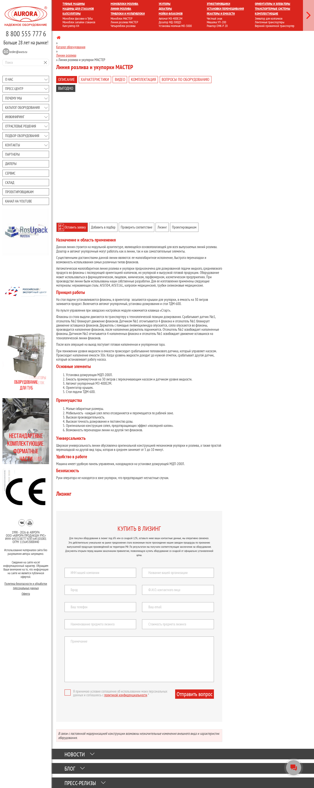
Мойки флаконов (171, 14)
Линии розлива (121, 9)
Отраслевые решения (20, 126)
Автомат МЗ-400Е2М (170, 18)
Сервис (10, 173)
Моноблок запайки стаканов (79, 22)
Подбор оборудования (22, 135)
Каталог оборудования (22, 107)
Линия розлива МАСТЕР (124, 22)
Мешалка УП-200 (216, 22)
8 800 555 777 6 (26, 33)
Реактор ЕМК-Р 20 (217, 26)
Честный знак (214, 18)
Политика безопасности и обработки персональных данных (25, 585)
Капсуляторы (72, 14)
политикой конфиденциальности (125, 695)
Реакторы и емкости (221, 14)
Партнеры (12, 154)
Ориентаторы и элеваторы (272, 4)
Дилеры (10, 163)
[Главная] (58, 38)
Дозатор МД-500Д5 (170, 22)
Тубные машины (74, 4)
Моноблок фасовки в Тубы (78, 18)
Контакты (12, 145)
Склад (9, 182)
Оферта (26, 593)
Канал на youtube (18, 201)
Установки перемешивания (225, 9)
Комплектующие (266, 14)
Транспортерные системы (272, 9)
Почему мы (13, 98)
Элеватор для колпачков (268, 18)
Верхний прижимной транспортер (274, 26)
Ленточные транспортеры (269, 22)
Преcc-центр (14, 88)
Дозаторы (165, 9)
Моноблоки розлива (124, 4)
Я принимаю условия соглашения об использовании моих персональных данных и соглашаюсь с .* (120, 693)
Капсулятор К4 (71, 26)
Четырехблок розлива (123, 26)
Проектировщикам (19, 192)
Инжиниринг (14, 116)
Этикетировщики (218, 4)
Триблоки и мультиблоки (128, 14)
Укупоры (164, 4)
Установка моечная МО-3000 (175, 26)
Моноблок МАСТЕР (121, 18)
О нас (9, 79)
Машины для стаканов (78, 9)
